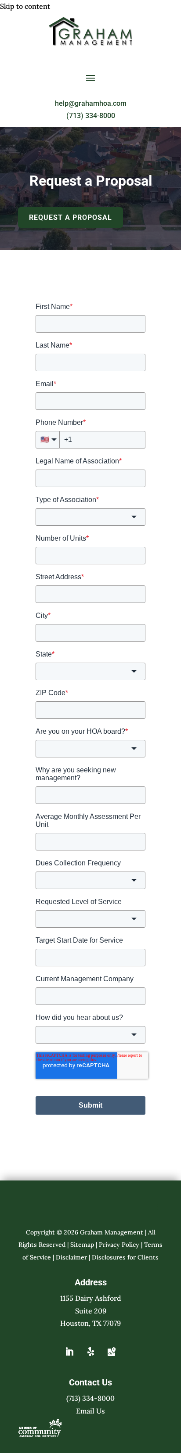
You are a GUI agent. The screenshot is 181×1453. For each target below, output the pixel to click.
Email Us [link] (90, 1410)
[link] (90, 43)
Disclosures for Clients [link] (125, 1257)
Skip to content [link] (25, 6)
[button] (90, 78)
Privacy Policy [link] (119, 1245)
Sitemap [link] (82, 1245)
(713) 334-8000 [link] (90, 115)
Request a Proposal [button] (70, 217)
